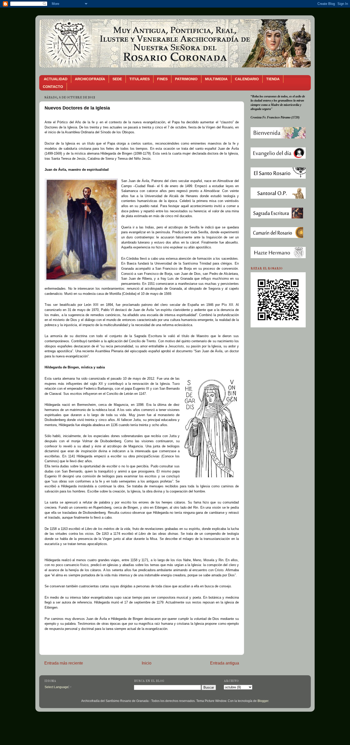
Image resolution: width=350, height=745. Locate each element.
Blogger (263, 700)
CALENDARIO (247, 79)
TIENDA (273, 79)
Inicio (146, 663)
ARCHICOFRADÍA (90, 79)
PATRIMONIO (186, 79)
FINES (162, 79)
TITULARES (139, 79)
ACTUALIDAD (55, 79)
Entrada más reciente (63, 663)
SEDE (117, 79)
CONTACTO (53, 87)
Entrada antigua (224, 663)
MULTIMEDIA (216, 79)
